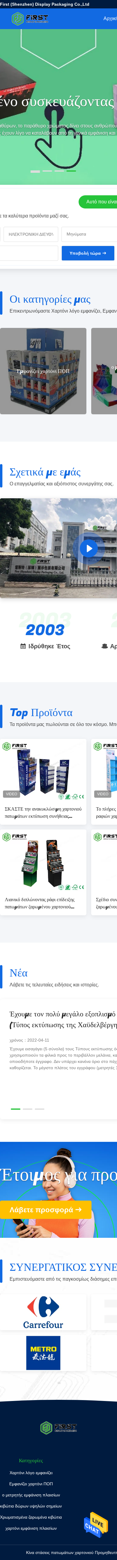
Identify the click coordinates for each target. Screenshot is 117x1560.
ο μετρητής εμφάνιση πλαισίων (82, 371)
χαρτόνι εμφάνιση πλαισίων (31, 1528)
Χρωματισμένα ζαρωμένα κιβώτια (31, 1517)
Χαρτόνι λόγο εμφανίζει (31, 1472)
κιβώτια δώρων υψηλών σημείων (31, 1506)
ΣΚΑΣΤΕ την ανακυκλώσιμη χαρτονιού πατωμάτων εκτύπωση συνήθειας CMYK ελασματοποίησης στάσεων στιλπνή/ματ (43, 813)
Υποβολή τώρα (85, 253)
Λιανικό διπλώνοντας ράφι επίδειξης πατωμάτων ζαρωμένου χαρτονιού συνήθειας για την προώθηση (39, 903)
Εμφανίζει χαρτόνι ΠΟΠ (31, 1483)
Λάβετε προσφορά (41, 1210)
